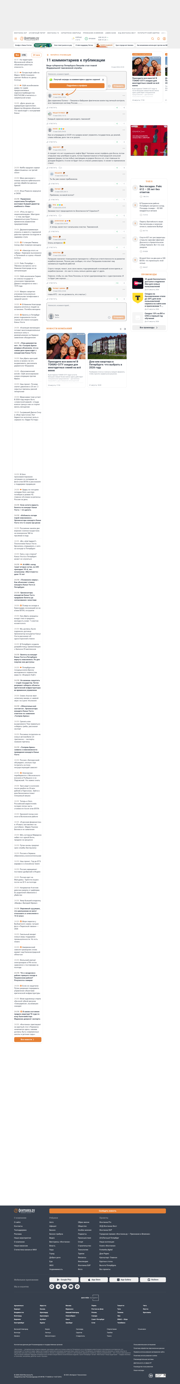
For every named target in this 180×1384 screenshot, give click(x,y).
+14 (117, 283)
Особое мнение (84, 1230)
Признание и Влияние (93, 33)
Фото (80, 1269)
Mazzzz (55, 237)
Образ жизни (83, 1222)
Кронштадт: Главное (108, 1257)
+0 (117, 108)
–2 (124, 142)
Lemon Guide (110, 33)
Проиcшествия (84, 1238)
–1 (124, 124)
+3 (117, 168)
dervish (55, 129)
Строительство (84, 1246)
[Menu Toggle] (16, 38)
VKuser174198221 (59, 113)
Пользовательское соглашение (145, 1344)
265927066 (56, 94)
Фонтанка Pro (105, 1222)
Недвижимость (56, 1269)
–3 (124, 168)
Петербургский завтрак (149, 33)
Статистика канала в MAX (25, 1250)
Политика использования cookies (145, 1356)
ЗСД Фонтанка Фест (127, 33)
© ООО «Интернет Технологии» (75, 1375)
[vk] (64, 1286)
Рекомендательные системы (144, 1359)
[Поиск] (153, 38)
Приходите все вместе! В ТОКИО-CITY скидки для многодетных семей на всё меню (64, 366)
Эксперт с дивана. (59, 288)
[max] (51, 1286)
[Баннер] (43, 45)
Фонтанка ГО (53, 33)
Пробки (90, 39)
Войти (57, 317)
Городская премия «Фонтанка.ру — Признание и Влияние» (124, 1234)
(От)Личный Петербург (109, 1238)
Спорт (80, 1242)
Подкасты (82, 1234)
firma (54, 205)
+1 (117, 200)
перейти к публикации (60, 55)
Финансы (82, 1257)
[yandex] (77, 1286)
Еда (51, 1261)
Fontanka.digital (106, 1250)
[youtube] (70, 1286)
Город (51, 1254)
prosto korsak (59, 221)
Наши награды (139, 1370)
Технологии (83, 1250)
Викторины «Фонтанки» (59, 1242)
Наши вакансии (21, 1246)
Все (17, 55)
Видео (52, 1238)
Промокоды (149, 274)
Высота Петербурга (107, 1265)
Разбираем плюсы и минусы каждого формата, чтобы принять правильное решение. (107, 373)
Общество (82, 1226)
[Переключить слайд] (165, 66)
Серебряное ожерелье (71, 33)
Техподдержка (20, 1230)
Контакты (18, 1226)
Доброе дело (55, 1257)
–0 (124, 108)
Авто (51, 1222)
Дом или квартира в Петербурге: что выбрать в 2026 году (105, 364)
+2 (117, 124)
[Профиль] (164, 38)
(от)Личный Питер (37, 33)
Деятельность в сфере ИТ (143, 1363)
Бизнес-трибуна (56, 1234)
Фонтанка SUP (20, 33)
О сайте (17, 1222)
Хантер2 (57, 189)
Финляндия (83, 1261)
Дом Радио (104, 1254)
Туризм (81, 1254)
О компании (19, 1242)
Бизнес (52, 1230)
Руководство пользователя (143, 1367)
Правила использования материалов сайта (149, 1352)
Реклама (18, 1234)
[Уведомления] (158, 38)
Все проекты (104, 1269)
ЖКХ (51, 1265)
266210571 (56, 147)
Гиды (51, 1250)
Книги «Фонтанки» (107, 1246)
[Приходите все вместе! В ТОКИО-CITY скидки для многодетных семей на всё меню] (66, 346)
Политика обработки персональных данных (149, 1348)
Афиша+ (53, 1226)
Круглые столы (106, 1261)
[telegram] (58, 1286)
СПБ (24, 55)
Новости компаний (59, 328)
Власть (52, 1246)
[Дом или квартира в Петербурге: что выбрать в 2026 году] (107, 346)
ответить (53, 108)
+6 (117, 299)
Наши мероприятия (22, 1238)
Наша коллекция (106, 1242)
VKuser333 (58, 173)
